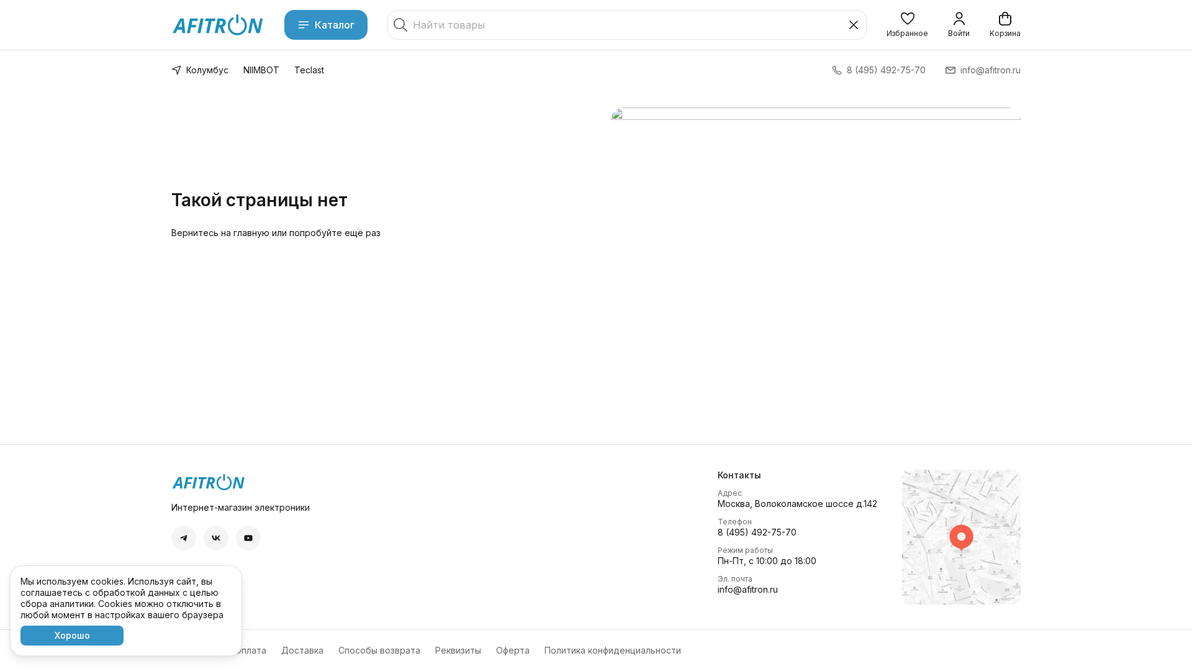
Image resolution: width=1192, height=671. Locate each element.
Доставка (302, 650)
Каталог (334, 25)
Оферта (513, 650)
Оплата (250, 650)
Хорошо (72, 635)
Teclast (309, 70)
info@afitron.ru (748, 589)
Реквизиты (458, 650)
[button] (907, 25)
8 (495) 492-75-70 (757, 532)
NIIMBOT (261, 70)
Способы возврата (379, 650)
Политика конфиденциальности (612, 650)
